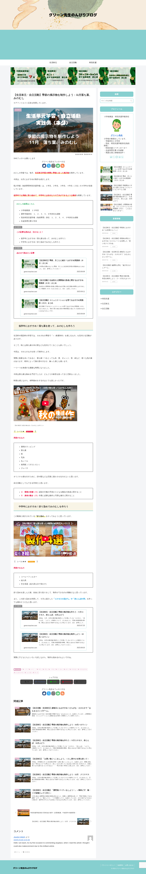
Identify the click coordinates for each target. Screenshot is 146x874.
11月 (26, 669)
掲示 (67, 669)
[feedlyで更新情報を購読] (58, 166)
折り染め (60, 669)
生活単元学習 (19, 672)
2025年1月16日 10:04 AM (22, 840)
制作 (40, 669)
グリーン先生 (117, 135)
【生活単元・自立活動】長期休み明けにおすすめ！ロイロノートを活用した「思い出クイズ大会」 (116, 241)
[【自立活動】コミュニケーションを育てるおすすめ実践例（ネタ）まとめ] (88, 76)
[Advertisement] (73, 45)
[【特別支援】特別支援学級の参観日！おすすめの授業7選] (26, 76)
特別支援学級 (83, 669)
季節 (46, 669)
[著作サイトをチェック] (44, 166)
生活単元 (18, 669)
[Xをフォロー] (49, 166)
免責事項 (120, 865)
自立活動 (29, 672)
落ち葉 (36, 672)
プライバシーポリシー (108, 865)
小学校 (52, 669)
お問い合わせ (129, 865)
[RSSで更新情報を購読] (62, 166)
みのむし (32, 669)
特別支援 (74, 669)
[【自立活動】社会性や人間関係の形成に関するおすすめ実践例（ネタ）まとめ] (119, 76)
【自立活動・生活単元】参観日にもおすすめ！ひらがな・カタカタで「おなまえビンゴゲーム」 (116, 254)
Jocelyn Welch (19, 837)
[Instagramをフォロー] (53, 166)
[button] (80, 682)
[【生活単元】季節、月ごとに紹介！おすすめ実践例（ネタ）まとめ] (57, 76)
